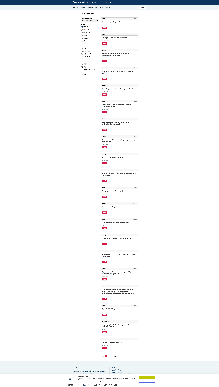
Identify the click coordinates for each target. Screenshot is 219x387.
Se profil (104, 27)
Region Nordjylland (86, 34)
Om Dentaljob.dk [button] (99, 7)
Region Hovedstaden (86, 27)
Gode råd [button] (90, 7)
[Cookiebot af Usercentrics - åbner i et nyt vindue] (70, 385)
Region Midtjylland (86, 32)
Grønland (84, 37)
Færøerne (84, 35)
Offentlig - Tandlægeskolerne (88, 54)
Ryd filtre (84, 74)
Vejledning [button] (107, 7)
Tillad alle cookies (147, 377)
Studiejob (84, 70)
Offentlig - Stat (85, 50)
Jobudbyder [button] (76, 7)
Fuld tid (84, 64)
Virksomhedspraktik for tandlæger (89, 69)
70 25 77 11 (119, 372)
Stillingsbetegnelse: (87, 18)
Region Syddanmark (86, 30)
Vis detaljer (121, 384)
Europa (83, 40)
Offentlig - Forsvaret (86, 56)
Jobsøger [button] (83, 7)
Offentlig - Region (86, 51)
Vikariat (84, 67)
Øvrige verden (85, 41)
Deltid (83, 66)
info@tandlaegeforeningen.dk (123, 373)
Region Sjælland (85, 29)
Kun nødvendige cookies (147, 380)
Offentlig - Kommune (86, 53)
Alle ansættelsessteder (87, 47)
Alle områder (85, 26)
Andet (83, 57)
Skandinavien (85, 38)
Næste (115, 356)
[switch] (95, 385)
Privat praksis (85, 48)
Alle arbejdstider (86, 63)
